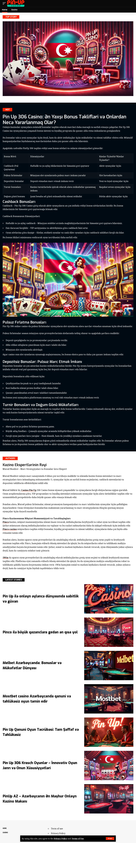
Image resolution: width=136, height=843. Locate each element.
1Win (5, 557)
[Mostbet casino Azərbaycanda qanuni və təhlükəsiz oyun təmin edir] (108, 699)
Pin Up (28, 490)
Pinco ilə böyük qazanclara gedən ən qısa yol (40, 632)
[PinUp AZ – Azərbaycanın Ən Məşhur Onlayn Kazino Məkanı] (108, 799)
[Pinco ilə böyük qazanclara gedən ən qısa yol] (108, 632)
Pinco (6, 522)
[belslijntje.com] (16, 3)
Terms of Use (78, 838)
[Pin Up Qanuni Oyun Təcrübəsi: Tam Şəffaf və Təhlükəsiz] (108, 732)
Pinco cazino (10, 529)
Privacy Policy (60, 838)
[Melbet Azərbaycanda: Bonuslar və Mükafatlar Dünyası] (108, 665)
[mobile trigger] (5, 3)
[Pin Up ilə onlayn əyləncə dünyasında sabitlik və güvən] (108, 599)
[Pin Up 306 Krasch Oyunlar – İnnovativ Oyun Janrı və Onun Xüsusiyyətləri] (108, 765)
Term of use (57, 828)
